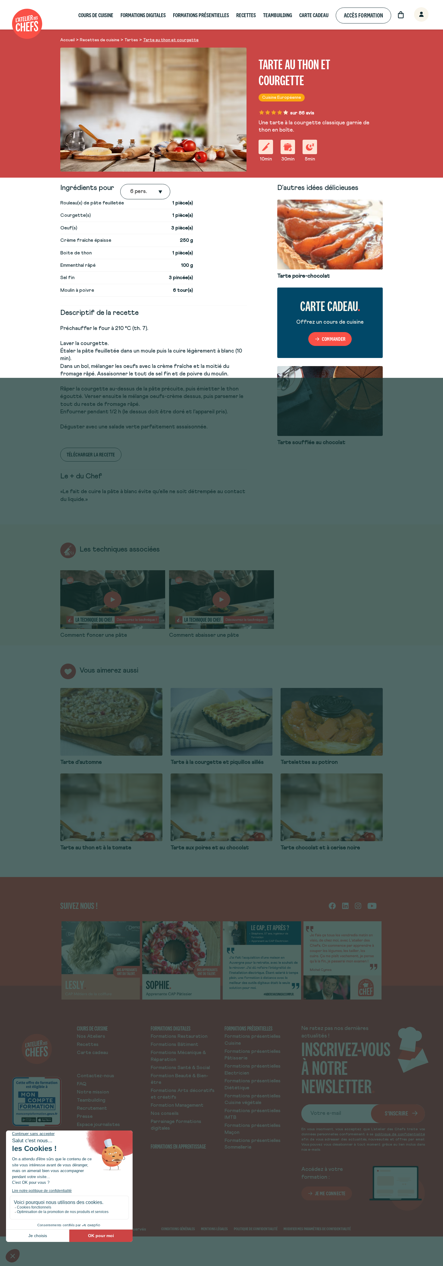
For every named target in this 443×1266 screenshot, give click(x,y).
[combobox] (130, 191)
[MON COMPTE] (414, 15)
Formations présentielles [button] (201, 15)
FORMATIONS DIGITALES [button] (143, 15)
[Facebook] (332, 906)
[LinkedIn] (345, 906)
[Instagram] (358, 906)
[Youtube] (372, 906)
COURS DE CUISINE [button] (95, 15)
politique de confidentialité (400, 1134)
